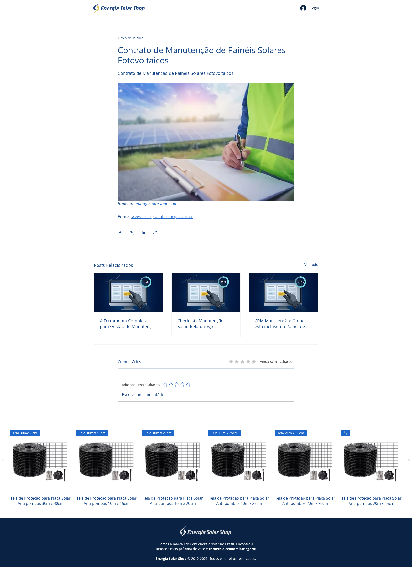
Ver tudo (311, 264)
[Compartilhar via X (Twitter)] (131, 232)
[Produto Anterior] (3, 461)
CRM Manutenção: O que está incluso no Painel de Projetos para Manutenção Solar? (281, 323)
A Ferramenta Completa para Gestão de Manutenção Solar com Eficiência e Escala (128, 323)
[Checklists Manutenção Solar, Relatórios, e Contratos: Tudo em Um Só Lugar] (206, 292)
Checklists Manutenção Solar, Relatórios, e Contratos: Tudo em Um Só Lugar (204, 323)
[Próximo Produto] (409, 461)
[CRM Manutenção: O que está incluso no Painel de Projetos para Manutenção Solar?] (283, 292)
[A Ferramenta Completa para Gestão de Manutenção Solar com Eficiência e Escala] (128, 292)
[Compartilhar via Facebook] (120, 232)
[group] (206, 471)
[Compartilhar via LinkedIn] (143, 232)
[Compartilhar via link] (155, 232)
